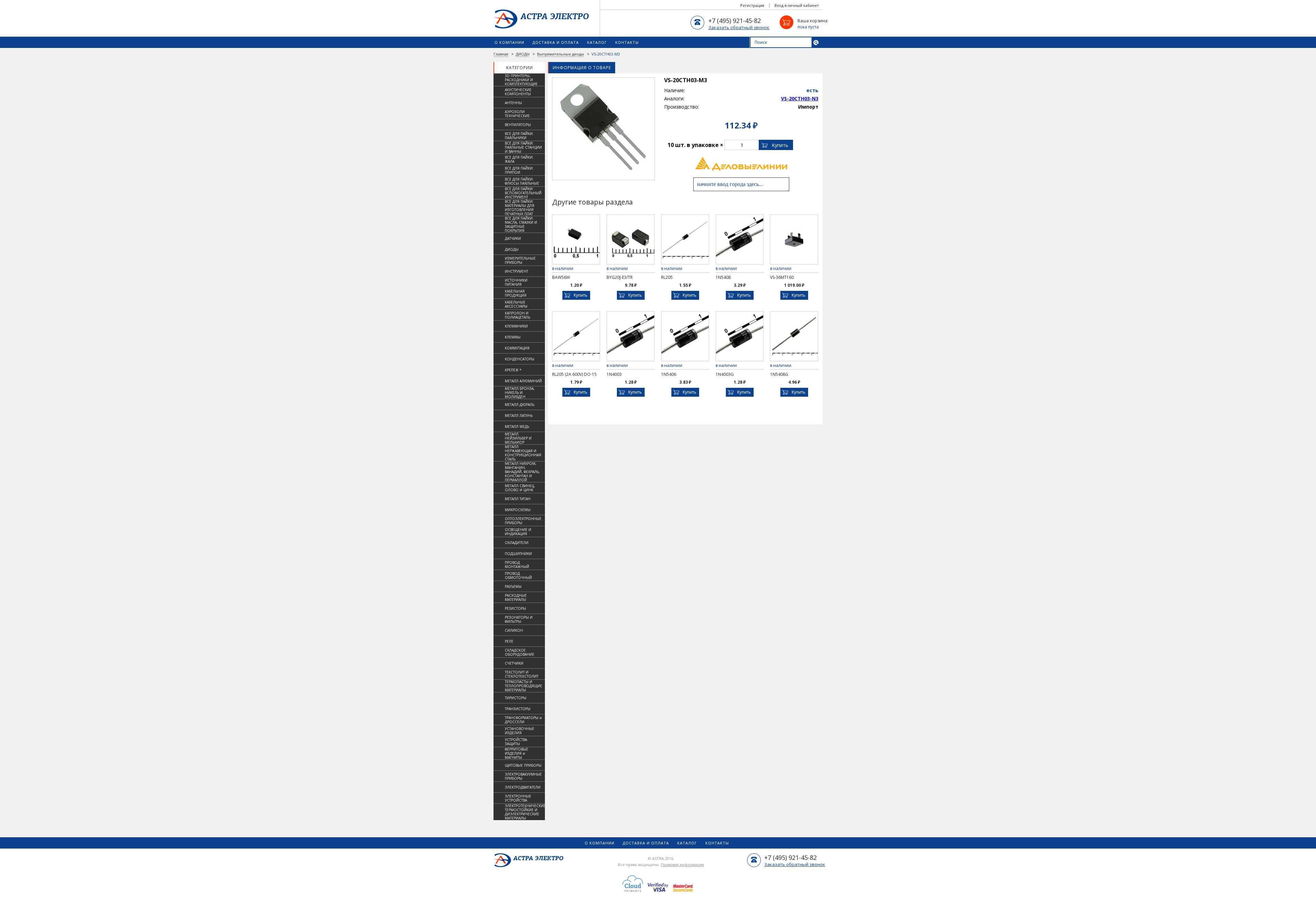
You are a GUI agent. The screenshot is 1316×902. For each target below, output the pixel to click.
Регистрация (752, 5)
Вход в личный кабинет (797, 5)
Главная (501, 54)
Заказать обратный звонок (738, 27)
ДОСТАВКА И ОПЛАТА (556, 42)
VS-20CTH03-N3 (799, 98)
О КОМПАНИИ (509, 42)
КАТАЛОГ (597, 42)
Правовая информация (682, 864)
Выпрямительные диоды (560, 54)
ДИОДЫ (522, 54)
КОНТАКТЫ (627, 42)
